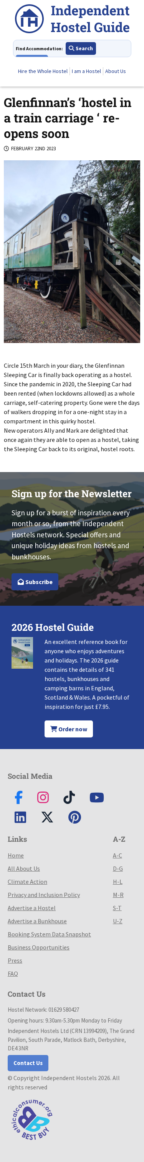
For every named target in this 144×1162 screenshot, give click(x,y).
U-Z (117, 921)
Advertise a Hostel (32, 908)
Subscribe (38, 582)
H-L (117, 881)
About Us (115, 71)
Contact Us (28, 1063)
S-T (117, 908)
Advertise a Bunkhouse (37, 921)
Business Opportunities (39, 947)
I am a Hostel (86, 71)
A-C (117, 855)
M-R (118, 895)
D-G (118, 868)
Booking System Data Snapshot (49, 934)
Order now (72, 729)
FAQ (13, 973)
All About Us (24, 868)
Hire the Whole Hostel (43, 71)
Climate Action (27, 881)
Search (83, 48)
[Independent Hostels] (72, 20)
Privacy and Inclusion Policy (44, 895)
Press (15, 960)
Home (16, 855)
